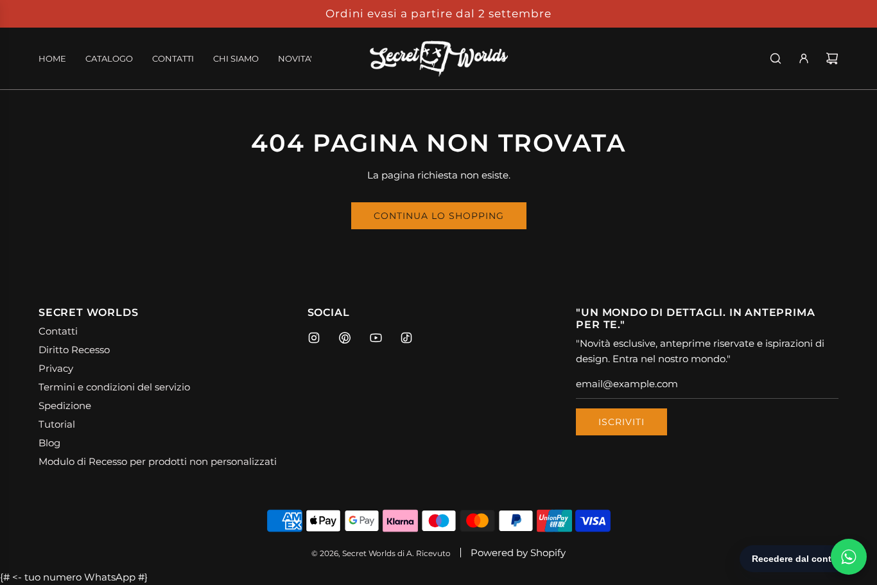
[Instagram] (314, 338)
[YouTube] (375, 338)
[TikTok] (406, 338)
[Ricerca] (775, 58)
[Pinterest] (345, 338)
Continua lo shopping (439, 216)
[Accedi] (804, 58)
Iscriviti (621, 422)
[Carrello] (832, 58)
